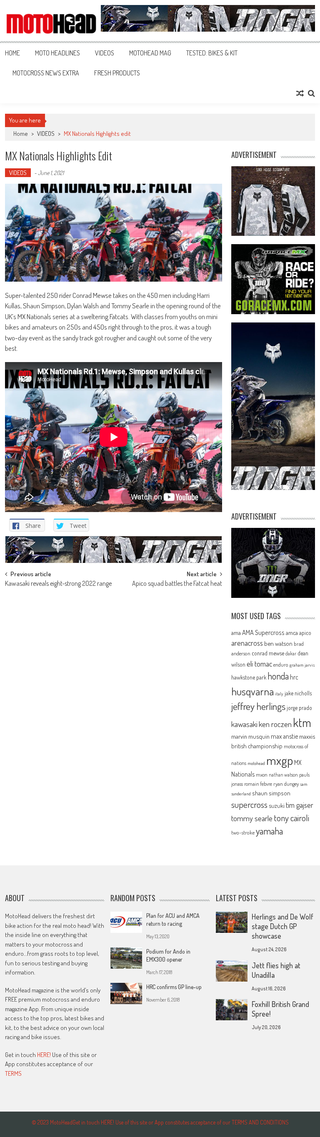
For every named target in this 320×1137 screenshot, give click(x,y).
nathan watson (283, 775)
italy (279, 694)
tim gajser (299, 805)
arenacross (247, 642)
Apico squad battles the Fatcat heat (177, 584)
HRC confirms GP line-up (174, 986)
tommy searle (251, 818)
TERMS (13, 1073)
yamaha (269, 831)
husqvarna (252, 691)
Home (12, 53)
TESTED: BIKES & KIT (212, 53)
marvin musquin (250, 736)
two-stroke (243, 832)
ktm (302, 722)
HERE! (44, 1055)
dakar (290, 653)
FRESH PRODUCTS (117, 73)
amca (292, 632)
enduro (280, 664)
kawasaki (244, 724)
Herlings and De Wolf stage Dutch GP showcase (282, 926)
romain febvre (258, 783)
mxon (262, 774)
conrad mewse (268, 653)
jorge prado (299, 707)
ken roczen (275, 724)
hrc (294, 677)
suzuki (277, 805)
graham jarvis (302, 665)
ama (236, 632)
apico (305, 632)
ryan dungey (286, 783)
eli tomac (259, 663)
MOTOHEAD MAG (150, 53)
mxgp (279, 760)
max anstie (284, 736)
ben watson (278, 643)
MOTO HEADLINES (57, 53)
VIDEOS (104, 53)
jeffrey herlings (258, 706)
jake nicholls (298, 693)
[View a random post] (300, 93)
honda (278, 676)
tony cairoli (291, 817)
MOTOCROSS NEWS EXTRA (45, 73)
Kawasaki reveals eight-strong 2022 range (58, 584)
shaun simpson (271, 793)
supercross (249, 804)
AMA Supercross (263, 632)
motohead (256, 763)
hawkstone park (248, 677)
